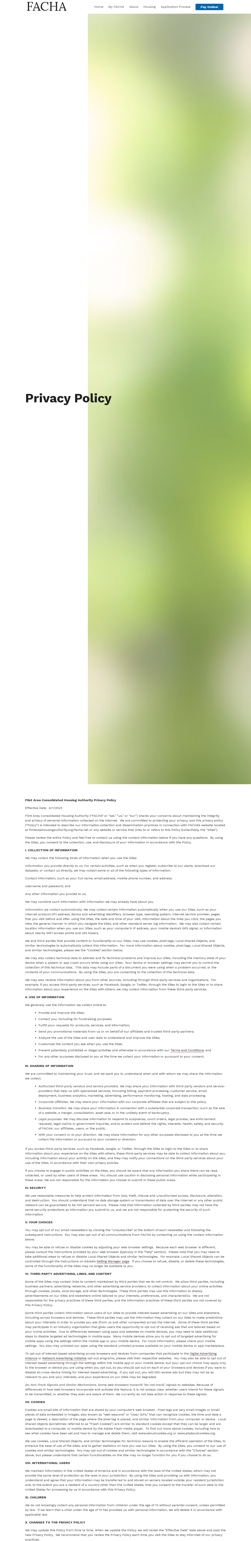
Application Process (176, 7)
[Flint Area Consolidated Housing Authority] (47, 8)
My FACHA (116, 7)
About (133, 7)
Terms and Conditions (187, 1050)
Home (98, 7)
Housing (149, 7)
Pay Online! (209, 7)
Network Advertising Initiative (64, 1358)
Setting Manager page (113, 1261)
